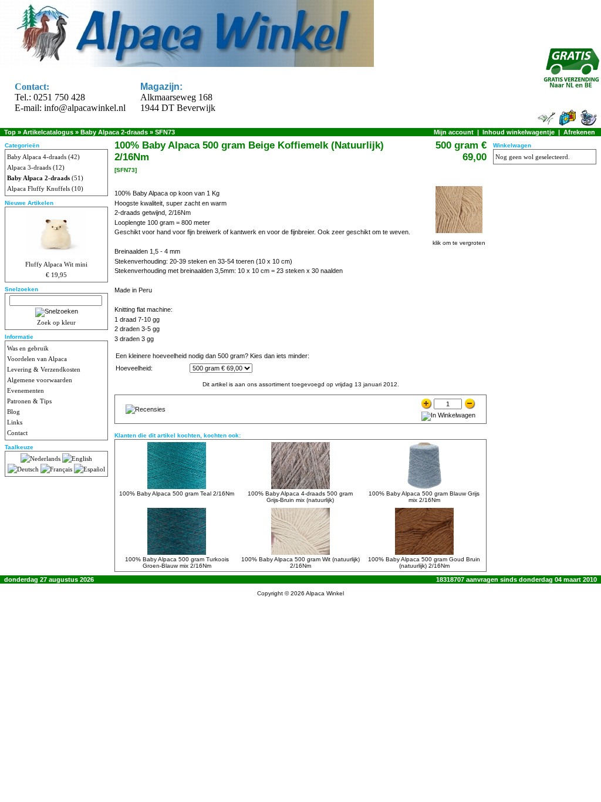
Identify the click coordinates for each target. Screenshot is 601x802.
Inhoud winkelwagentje (518, 132)
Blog (13, 411)
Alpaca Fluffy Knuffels (38, 188)
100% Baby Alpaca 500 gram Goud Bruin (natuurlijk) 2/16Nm (424, 562)
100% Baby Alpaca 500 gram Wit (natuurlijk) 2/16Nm (300, 562)
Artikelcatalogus (48, 132)
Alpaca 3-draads (29, 167)
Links (14, 422)
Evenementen (25, 390)
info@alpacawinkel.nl (85, 108)
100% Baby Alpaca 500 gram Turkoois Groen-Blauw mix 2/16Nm (177, 562)
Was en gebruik (28, 348)
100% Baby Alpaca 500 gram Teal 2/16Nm (176, 493)
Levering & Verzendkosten (43, 369)
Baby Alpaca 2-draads (114, 132)
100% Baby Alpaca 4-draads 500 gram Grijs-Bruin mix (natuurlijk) (300, 496)
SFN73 (165, 132)
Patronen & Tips (29, 401)
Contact (17, 432)
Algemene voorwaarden (39, 379)
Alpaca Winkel (325, 593)
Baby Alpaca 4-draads (36, 156)
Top (10, 132)
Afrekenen (579, 132)
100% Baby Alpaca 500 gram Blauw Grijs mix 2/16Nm (424, 496)
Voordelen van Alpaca (37, 358)
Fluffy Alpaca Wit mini (56, 264)
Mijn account (454, 132)
